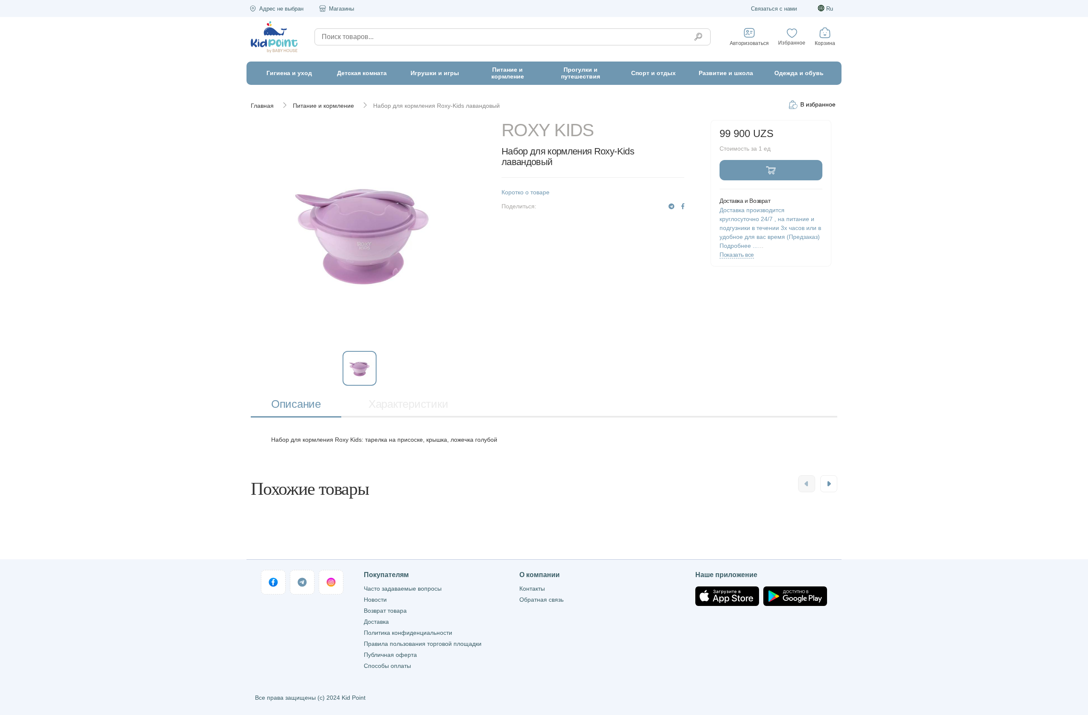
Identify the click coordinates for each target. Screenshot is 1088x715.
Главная (262, 105)
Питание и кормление (323, 105)
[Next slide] (828, 483)
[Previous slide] (806, 483)
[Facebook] (682, 206)
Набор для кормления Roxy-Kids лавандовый (436, 105)
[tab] (296, 405)
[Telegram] (671, 206)
